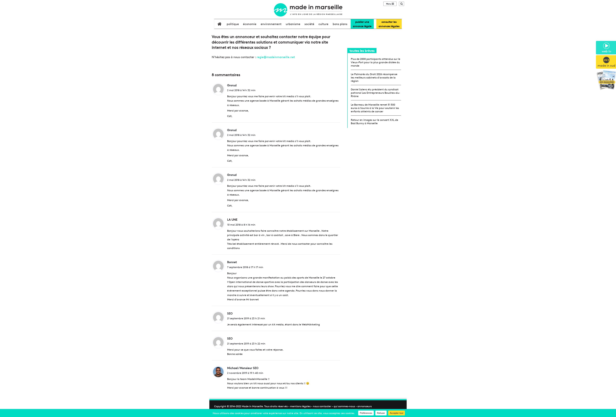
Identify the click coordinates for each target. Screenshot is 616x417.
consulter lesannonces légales (389, 24)
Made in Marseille (252, 406)
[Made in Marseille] (308, 10)
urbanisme (293, 24)
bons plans (340, 24)
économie (249, 24)
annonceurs (364, 406)
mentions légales (300, 406)
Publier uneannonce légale (362, 24)
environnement (271, 24)
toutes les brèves (362, 50)
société (309, 24)
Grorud (232, 85)
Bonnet (232, 262)
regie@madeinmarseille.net (276, 57)
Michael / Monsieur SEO (242, 368)
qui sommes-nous (344, 406)
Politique (233, 24)
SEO (230, 313)
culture (323, 24)
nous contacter (322, 406)
